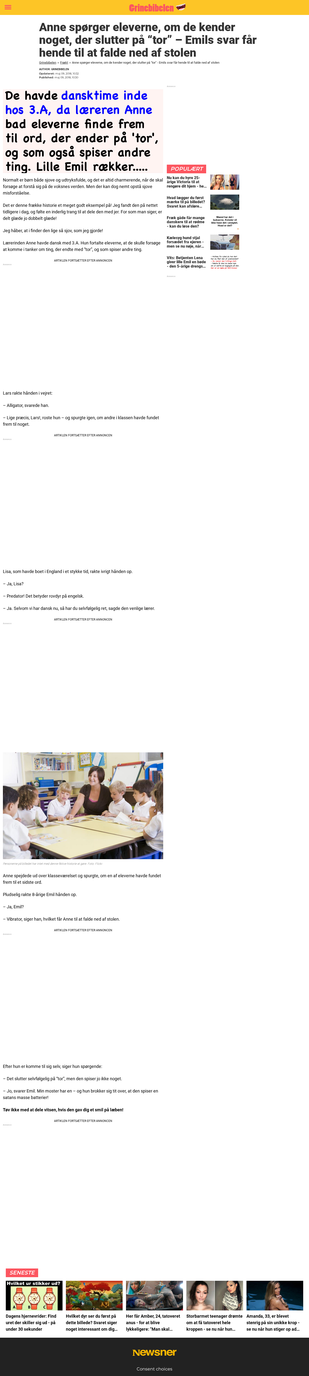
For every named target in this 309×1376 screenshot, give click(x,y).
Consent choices (154, 1369)
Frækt (64, 62)
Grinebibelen (47, 62)
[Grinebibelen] (152, 8)
